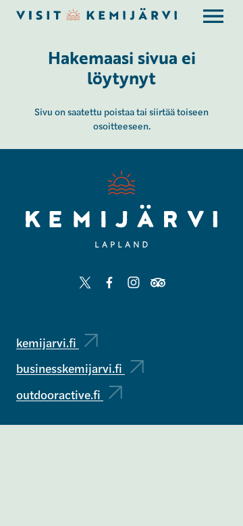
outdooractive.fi (59, 394)
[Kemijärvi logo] (122, 209)
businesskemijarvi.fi (70, 367)
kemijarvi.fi (47, 342)
